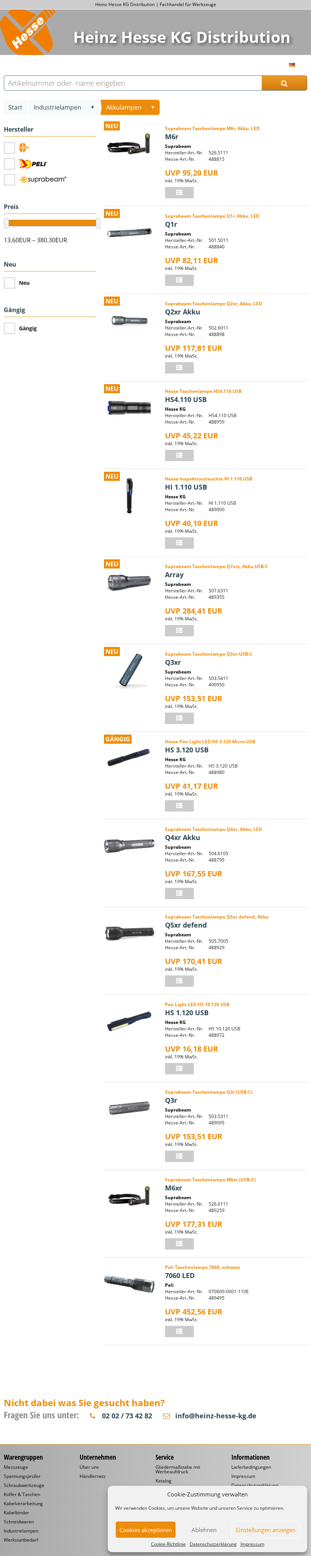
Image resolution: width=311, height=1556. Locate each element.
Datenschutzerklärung (213, 1544)
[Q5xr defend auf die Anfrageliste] (179, 981)
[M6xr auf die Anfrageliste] (179, 1244)
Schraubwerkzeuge (24, 1485)
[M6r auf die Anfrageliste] (179, 192)
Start (15, 107)
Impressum (252, 1544)
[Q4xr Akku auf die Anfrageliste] (179, 893)
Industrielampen (57, 107)
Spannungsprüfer (22, 1476)
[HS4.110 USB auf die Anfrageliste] (179, 455)
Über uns (89, 1467)
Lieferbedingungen (251, 1467)
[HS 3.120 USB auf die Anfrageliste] (179, 806)
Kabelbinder (16, 1512)
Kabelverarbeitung (23, 1503)
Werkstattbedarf (21, 1540)
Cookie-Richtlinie (168, 1544)
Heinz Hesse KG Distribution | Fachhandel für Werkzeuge (155, 4)
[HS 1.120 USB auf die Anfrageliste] (179, 1068)
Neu (24, 282)
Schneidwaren (19, 1522)
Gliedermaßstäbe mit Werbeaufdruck (178, 1469)
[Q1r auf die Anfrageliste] (179, 280)
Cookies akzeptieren (145, 1530)
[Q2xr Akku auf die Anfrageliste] (179, 368)
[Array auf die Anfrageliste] (179, 630)
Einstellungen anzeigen (265, 1530)
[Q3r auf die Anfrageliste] (179, 1156)
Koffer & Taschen (22, 1494)
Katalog (163, 1481)
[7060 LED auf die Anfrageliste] (179, 1331)
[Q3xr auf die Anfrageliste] (179, 718)
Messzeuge (16, 1467)
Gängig (28, 328)
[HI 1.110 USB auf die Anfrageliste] (179, 543)
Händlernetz (93, 1476)
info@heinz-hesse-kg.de (215, 1415)
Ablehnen (204, 1530)
